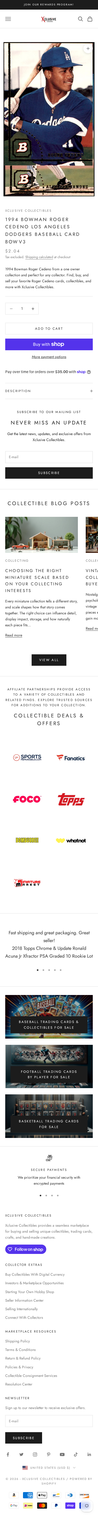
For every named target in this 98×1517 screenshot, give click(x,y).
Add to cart (49, 328)
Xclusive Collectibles (28, 210)
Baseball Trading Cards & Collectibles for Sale (49, 1024)
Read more (13, 635)
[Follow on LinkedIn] (89, 1454)
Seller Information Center (24, 1300)
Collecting (17, 560)
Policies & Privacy (19, 1367)
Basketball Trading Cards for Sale (49, 1124)
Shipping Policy (17, 1341)
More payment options (49, 356)
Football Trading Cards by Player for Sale (49, 1074)
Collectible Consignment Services (31, 1375)
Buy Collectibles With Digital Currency (35, 1274)
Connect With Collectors (24, 1317)
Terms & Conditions (20, 1349)
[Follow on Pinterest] (48, 1454)
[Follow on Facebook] (7, 1454)
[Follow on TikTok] (75, 1454)
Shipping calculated (39, 257)
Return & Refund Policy (23, 1358)
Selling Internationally (21, 1309)
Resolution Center (18, 1384)
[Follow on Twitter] (21, 1454)
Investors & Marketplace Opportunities (34, 1283)
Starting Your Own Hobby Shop (29, 1291)
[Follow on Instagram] (35, 1454)
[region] (49, 1171)
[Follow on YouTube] (62, 1454)
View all (49, 659)
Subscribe (49, 472)
